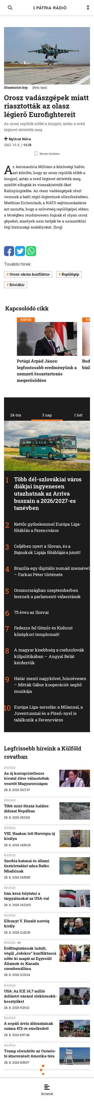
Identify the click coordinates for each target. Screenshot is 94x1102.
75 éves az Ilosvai (31, 612)
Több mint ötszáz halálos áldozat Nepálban (26, 808)
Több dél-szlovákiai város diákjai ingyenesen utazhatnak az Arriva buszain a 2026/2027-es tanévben (48, 493)
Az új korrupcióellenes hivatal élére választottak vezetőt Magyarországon (26, 778)
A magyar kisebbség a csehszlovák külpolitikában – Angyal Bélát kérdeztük (49, 656)
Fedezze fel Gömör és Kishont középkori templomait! (43, 631)
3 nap (47, 414)
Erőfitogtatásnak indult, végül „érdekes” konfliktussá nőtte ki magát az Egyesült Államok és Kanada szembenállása (30, 958)
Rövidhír (17, 284)
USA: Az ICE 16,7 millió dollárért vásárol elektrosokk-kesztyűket (30, 996)
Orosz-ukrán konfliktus (30, 274)
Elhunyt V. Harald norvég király (26, 923)
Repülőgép (70, 274)
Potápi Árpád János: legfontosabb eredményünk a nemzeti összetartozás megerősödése (47, 370)
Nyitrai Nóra (20, 139)
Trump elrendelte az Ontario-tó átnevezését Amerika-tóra (30, 1053)
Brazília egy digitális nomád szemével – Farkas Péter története (52, 571)
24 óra (15, 414)
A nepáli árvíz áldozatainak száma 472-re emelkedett (28, 1026)
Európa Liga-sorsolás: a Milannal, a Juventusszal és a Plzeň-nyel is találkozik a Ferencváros (48, 713)
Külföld (26, 319)
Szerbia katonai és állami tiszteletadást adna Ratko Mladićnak (26, 865)
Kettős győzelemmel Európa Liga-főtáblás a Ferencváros (47, 527)
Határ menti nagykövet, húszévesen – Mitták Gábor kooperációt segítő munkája (50, 685)
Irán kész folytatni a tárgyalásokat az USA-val (26, 896)
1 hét (78, 414)
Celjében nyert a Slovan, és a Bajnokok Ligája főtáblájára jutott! (47, 549)
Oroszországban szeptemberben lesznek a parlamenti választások (47, 593)
